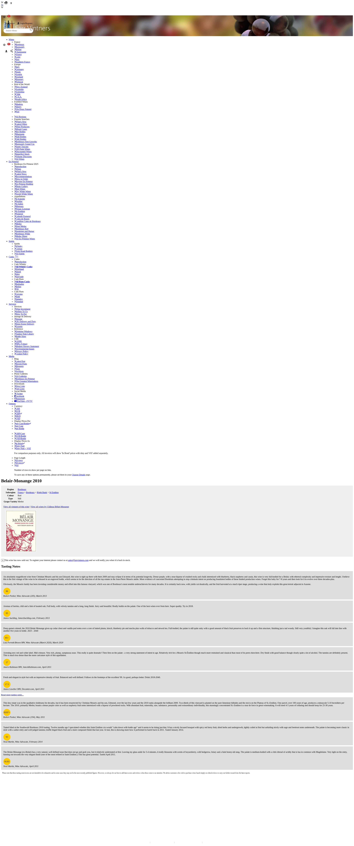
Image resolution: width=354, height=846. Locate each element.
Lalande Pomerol (23, 216)
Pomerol (19, 214)
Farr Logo (20, 389)
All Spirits (20, 253)
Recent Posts (21, 364)
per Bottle (20, 428)
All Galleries (21, 376)
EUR (18, 411)
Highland (20, 269)
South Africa (21, 99)
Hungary (19, 79)
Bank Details (8, 787)
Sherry (18, 107)
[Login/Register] (6, 51)
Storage (19, 319)
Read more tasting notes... (12, 695)
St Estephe (20, 199)
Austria (19, 74)
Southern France (23, 62)
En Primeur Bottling (24, 184)
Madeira (19, 104)
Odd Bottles (21, 139)
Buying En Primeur (24, 181)
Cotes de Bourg (22, 219)
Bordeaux (22, 489)
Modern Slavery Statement (27, 346)
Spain (18, 72)
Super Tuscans (22, 146)
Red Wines (20, 189)
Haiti (18, 296)
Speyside (20, 276)
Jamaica (19, 299)
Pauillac (19, 201)
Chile (18, 94)
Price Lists (20, 386)
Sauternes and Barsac (25, 231)
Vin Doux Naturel (23, 109)
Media (11, 356)
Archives (20, 371)
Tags (18, 369)
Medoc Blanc (21, 236)
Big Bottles (20, 131)
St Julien (19, 204)
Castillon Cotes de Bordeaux (28, 221)
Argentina (20, 92)
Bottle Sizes (21, 336)
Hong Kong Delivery (25, 324)
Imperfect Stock (22, 154)
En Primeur (14, 161)
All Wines (20, 159)
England (19, 77)
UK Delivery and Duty (26, 321)
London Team (8, 790)
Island (18, 271)
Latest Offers (21, 124)
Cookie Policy (22, 354)
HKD (18, 416)
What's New (21, 122)
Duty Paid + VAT (23, 448)
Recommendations (24, 176)
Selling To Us (22, 311)
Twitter (19, 393)
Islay (18, 274)
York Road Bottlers (24, 251)
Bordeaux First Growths (26, 141)
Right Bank (42, 492)
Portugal (19, 82)
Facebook (20, 396)
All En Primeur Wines (25, 239)
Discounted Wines (24, 151)
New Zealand (22, 87)
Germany (20, 69)
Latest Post (20, 361)
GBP (18, 413)
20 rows (19, 460)
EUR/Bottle (21, 436)
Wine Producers (22, 126)
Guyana (19, 294)
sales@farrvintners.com (78, 560)
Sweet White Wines (24, 194)
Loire (18, 57)
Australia (20, 89)
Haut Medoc (21, 226)
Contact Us (7, 785)
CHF (18, 408)
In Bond (19, 443)
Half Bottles (21, 136)
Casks (13, 257)
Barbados (20, 284)
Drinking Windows (24, 331)
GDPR (19, 341)
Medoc (19, 224)
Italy (17, 67)
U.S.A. (19, 97)
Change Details (78, 475)
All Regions (21, 117)
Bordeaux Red (22, 229)
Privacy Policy (22, 351)
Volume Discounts (24, 156)
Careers (6, 808)
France (21, 492)
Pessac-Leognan (23, 209)
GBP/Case (20, 433)
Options (12, 403)
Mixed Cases (21, 129)
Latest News (21, 174)
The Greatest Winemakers (27, 381)
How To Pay (21, 314)
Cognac (19, 249)
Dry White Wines (23, 191)
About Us (7, 800)
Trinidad (19, 301)
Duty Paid (20, 446)
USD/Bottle (21, 438)
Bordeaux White (23, 234)
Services (12, 304)
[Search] (12, 51)
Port (17, 112)
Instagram (20, 398)
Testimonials (8, 802)
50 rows (19, 463)
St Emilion (20, 211)
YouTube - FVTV (24, 401)
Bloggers (20, 366)
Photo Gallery (22, 186)
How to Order (22, 179)
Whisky (19, 246)
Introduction (21, 166)
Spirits (11, 241)
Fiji (17, 289)
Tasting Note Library (25, 334)
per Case (19, 426)
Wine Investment (23, 309)
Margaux (20, 206)
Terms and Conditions (11, 805)
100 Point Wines (23, 149)
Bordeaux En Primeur (25, 379)
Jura (17, 59)
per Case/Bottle (22, 423)
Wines (18, 169)
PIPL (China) (21, 344)
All (17, 465)
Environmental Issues (25, 349)
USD (18, 418)
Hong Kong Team (10, 823)
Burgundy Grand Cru (25, 144)
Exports (19, 326)
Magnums (20, 134)
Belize (18, 286)
